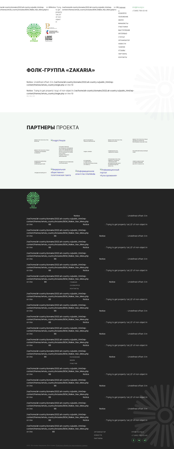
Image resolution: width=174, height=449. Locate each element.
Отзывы (121, 50)
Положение (123, 17)
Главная (121, 8)
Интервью (122, 33)
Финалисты (123, 23)
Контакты (122, 57)
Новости (122, 44)
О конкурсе (122, 12)
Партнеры (122, 54)
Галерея (121, 47)
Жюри (120, 20)
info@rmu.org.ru (138, 7)
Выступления (124, 30)
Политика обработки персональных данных (72, 445)
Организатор (124, 40)
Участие (73, 363)
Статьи (121, 37)
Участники (123, 27)
